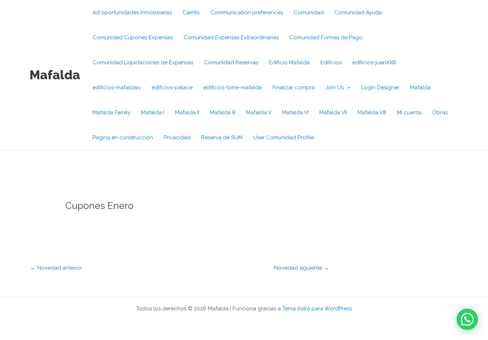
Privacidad (177, 137)
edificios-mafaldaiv (117, 87)
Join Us (334, 87)
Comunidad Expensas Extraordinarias (231, 37)
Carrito (191, 12)
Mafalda (55, 75)
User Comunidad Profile (283, 137)
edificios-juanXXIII (374, 62)
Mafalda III (222, 112)
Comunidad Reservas (231, 62)
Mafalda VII (333, 112)
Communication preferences (246, 12)
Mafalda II (187, 112)
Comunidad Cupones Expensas (133, 37)
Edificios (331, 62)
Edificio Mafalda (289, 62)
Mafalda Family (111, 112)
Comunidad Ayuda (358, 12)
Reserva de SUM (222, 137)
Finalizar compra (294, 87)
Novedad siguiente (301, 268)
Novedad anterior (56, 268)
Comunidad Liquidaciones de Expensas (143, 62)
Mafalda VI (295, 112)
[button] (347, 87)
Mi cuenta (409, 112)
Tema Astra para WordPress (317, 308)
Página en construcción (123, 137)
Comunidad (309, 12)
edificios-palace (172, 87)
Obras (440, 112)
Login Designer (380, 87)
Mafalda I (152, 112)
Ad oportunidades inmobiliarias (132, 12)
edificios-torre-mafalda (232, 87)
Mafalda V (259, 112)
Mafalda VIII (372, 112)
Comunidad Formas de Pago (326, 37)
